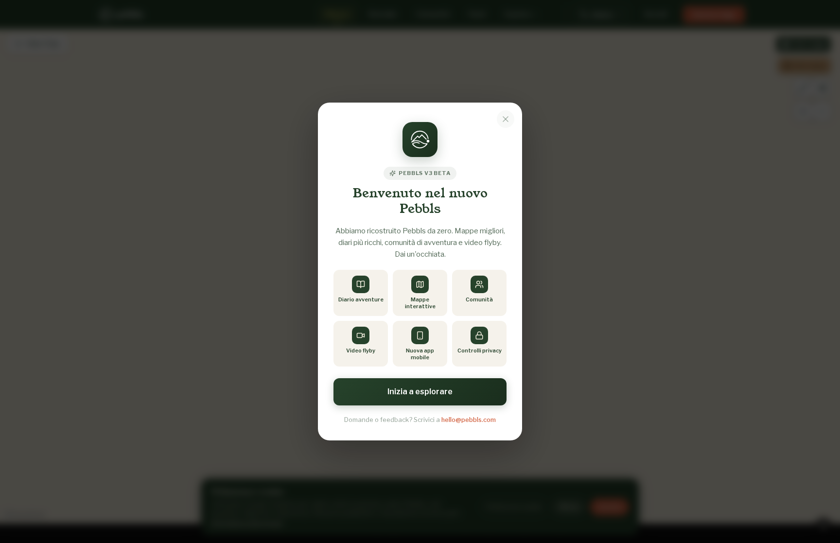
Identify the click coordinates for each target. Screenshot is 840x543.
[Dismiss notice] (505, 119)
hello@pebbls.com (468, 419)
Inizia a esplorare (420, 391)
